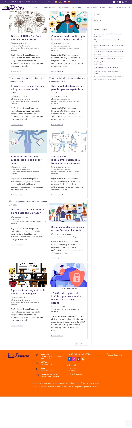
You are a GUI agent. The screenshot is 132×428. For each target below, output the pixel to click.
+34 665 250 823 (25, 2)
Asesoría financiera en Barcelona (88, 383)
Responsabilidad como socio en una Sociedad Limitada (68, 228)
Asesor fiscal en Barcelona (41, 383)
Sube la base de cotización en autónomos (106, 67)
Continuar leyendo (17, 71)
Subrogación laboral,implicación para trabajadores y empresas (65, 159)
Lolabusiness (68, 387)
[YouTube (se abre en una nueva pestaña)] (120, 2)
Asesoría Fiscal (18, 46)
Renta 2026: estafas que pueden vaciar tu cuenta (108, 55)
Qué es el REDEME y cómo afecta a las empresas (26, 37)
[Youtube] (78, 359)
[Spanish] (69, 2)
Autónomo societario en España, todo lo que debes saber (26, 159)
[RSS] (83, 359)
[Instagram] (74, 359)
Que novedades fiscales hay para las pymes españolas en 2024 (68, 89)
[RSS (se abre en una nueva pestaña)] (123, 2)
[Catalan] (56, 2)
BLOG (48, 2)
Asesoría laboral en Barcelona (64, 383)
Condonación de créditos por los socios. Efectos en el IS (68, 37)
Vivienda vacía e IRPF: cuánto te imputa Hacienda (108, 51)
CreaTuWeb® (92, 387)
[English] (60, 2)
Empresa (29, 48)
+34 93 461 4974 (15, 2)
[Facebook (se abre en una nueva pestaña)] (113, 2)
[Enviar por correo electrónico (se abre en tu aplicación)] (126, 2)
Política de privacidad (71, 369)
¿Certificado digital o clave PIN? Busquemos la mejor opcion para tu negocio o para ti (66, 297)
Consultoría (21, 48)
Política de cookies (74, 374)
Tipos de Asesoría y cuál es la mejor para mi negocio (28, 292)
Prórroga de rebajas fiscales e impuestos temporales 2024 (27, 89)
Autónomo (19, 221)
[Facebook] (70, 359)
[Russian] (65, 2)
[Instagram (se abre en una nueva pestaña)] (116, 2)
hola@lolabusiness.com (38, 2)
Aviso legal (71, 365)
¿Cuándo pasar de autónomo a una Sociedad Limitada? (28, 211)
